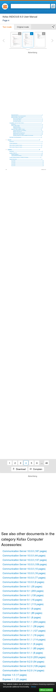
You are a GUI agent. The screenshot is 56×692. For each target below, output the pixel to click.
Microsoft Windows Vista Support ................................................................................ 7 (26, 117)
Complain (37, 469)
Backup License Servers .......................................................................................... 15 (28, 131)
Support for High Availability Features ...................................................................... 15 (26, 129)
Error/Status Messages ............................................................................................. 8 (28, 121)
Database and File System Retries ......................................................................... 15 (28, 132)
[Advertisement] (28, 79)
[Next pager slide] (52, 41)
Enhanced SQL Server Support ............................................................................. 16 (28, 134)
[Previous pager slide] (3, 41)
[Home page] (5, 6)
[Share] (53, 27)
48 (46, 462)
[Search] (53, 6)
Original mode (23, 26)
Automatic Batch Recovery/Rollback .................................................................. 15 (27, 130)
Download (20, 469)
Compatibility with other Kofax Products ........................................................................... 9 (26, 122)
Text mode (7, 26)
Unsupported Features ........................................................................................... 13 (28, 127)
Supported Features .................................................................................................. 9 (28, 126)
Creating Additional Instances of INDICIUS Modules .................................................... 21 (25, 157)
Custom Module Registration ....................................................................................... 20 (26, 155)
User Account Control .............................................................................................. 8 (28, 119)
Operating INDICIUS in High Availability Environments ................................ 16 (27, 135)
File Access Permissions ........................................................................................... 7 (28, 118)
